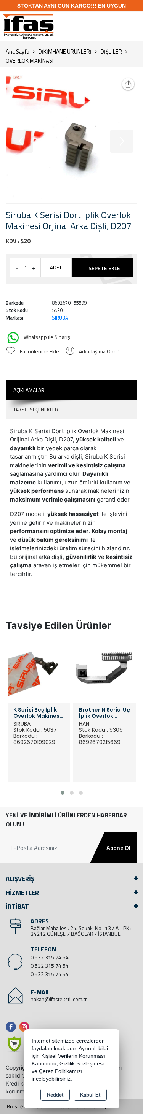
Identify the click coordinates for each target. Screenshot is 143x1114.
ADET (56, 267)
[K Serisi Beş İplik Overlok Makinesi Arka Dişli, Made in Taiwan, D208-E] (39, 670)
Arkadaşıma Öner (99, 351)
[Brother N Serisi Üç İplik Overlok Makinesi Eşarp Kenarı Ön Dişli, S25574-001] (104, 670)
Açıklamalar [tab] (29, 390)
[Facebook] (12, 1027)
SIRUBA (60, 317)
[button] (62, 793)
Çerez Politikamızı (60, 1071)
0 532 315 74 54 (50, 957)
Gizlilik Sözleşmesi (81, 1064)
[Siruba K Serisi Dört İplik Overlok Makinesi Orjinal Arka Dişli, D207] (71, 138)
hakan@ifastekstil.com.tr (59, 999)
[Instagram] (25, 1027)
